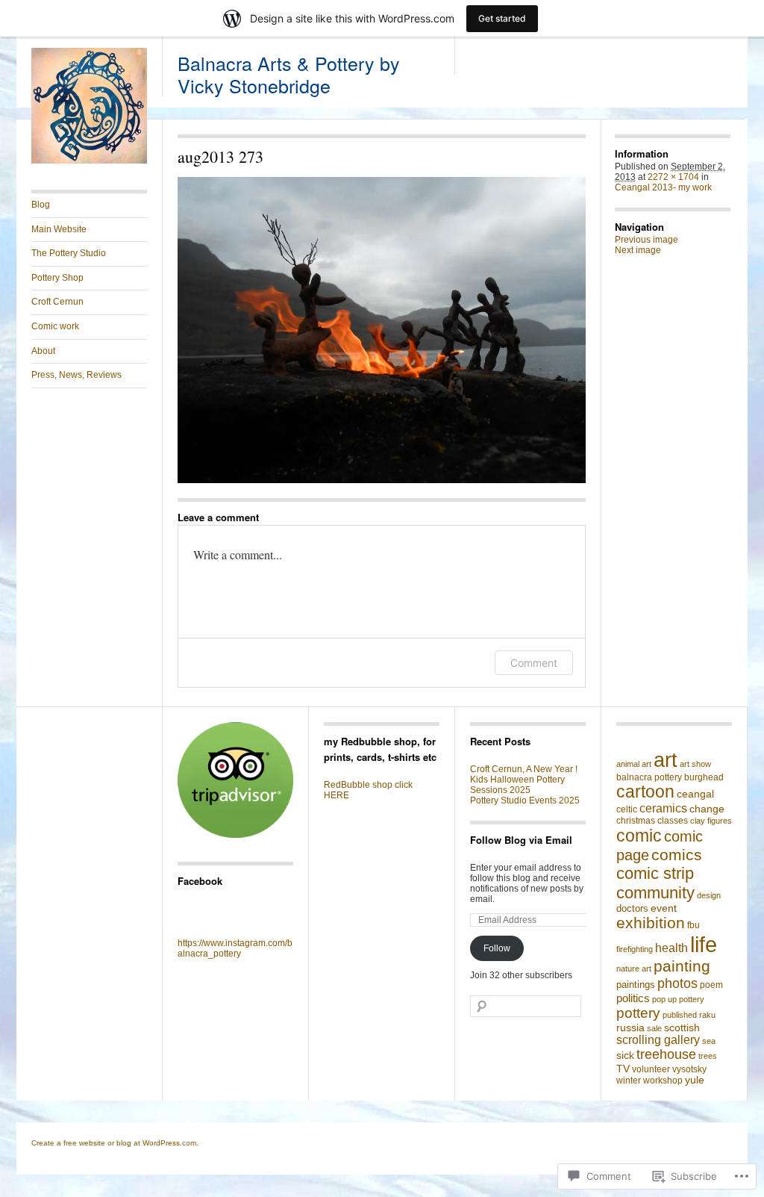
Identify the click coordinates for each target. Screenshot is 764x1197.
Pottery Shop (57, 278)
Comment (533, 662)
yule (694, 1080)
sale (654, 1028)
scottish (682, 1027)
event (664, 908)
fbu (693, 925)
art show (695, 763)
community (655, 892)
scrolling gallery (658, 1039)
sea (709, 1040)
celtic (626, 809)
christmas (635, 820)
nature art (633, 968)
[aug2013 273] (382, 330)
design (709, 895)
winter (628, 1080)
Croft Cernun (57, 301)
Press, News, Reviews (76, 375)
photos (677, 983)
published (680, 1014)
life (703, 944)
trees (707, 1055)
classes (672, 820)
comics (676, 854)
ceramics (663, 808)
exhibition (650, 922)
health (671, 947)
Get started (502, 18)
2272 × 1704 (673, 177)
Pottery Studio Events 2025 (525, 800)
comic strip (655, 873)
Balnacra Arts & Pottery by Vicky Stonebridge (289, 74)
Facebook (200, 881)
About (43, 351)
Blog (40, 204)
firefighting (634, 949)
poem (711, 985)
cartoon (645, 792)
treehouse (666, 1054)
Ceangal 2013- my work (663, 187)
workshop (663, 1080)
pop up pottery (678, 999)
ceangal (695, 794)
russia (630, 1027)
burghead (704, 777)
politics (633, 998)
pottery (638, 1013)
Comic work (55, 326)
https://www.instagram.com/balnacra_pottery (235, 948)
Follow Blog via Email (521, 840)
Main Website (59, 229)
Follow (496, 948)
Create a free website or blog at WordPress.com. (114, 1143)
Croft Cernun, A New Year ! (523, 769)
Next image (638, 250)
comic (639, 835)
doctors (632, 908)
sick (625, 1055)
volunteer (651, 1069)
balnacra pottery (649, 777)
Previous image (646, 239)
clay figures (711, 820)
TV (623, 1069)
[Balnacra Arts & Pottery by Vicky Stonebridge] (89, 160)
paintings (635, 984)
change (706, 809)
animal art (633, 763)
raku (707, 1014)
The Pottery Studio (68, 253)
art (665, 759)
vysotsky (689, 1069)
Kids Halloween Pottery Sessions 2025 (517, 784)
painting (682, 965)
